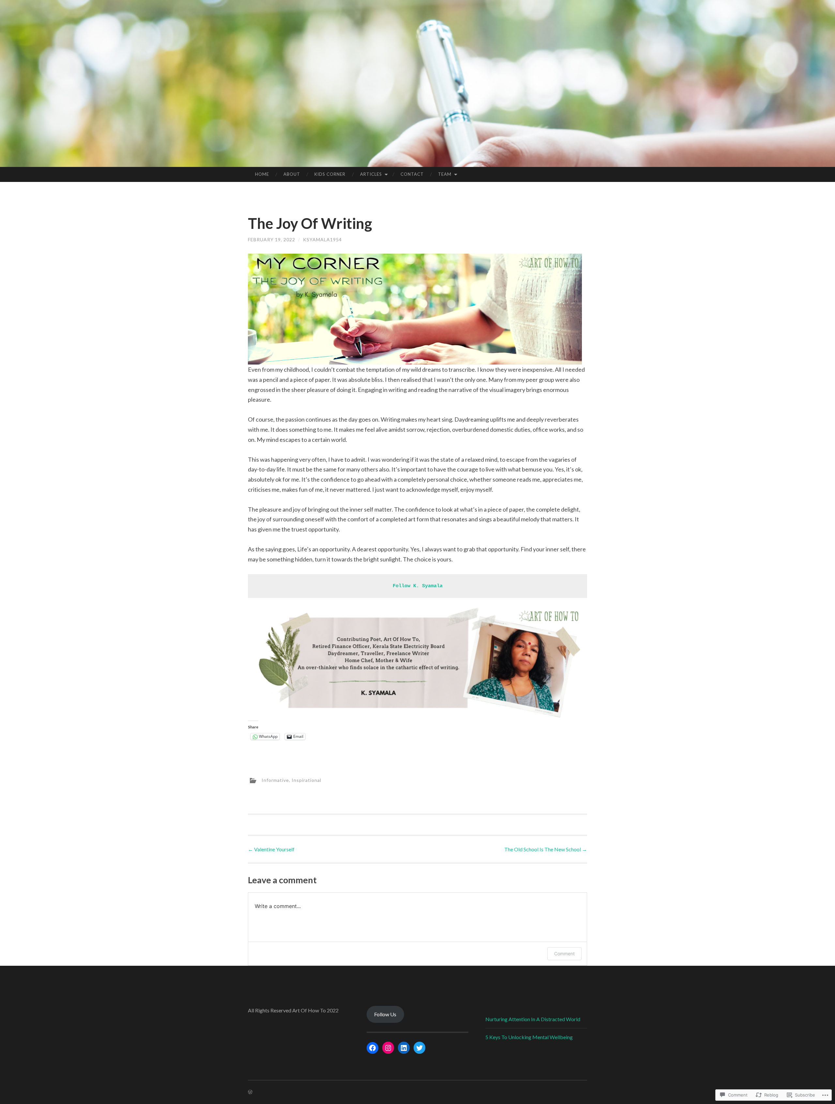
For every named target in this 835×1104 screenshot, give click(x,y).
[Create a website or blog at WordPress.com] (250, 1092)
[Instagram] (388, 1048)
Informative (275, 780)
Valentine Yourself (271, 849)
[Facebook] (372, 1048)
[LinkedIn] (404, 1048)
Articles (371, 174)
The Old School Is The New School (545, 849)
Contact (412, 174)
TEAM (444, 174)
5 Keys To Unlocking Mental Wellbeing (529, 1037)
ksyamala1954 (322, 239)
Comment (564, 953)
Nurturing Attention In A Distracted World (532, 1019)
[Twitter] (419, 1048)
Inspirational (306, 780)
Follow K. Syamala (418, 586)
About (291, 174)
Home (262, 174)
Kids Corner (329, 174)
